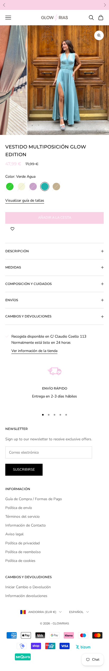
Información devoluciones (26, 595)
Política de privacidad (22, 543)
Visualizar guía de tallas (24, 200)
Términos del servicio (22, 516)
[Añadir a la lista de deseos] (12, 229)
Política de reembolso (23, 551)
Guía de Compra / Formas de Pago (33, 499)
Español (76, 612)
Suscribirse (24, 469)
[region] (54, 379)
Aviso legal (14, 534)
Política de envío (18, 507)
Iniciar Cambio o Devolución (28, 587)
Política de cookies (20, 560)
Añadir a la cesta (54, 217)
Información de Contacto (25, 525)
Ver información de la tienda (34, 350)
